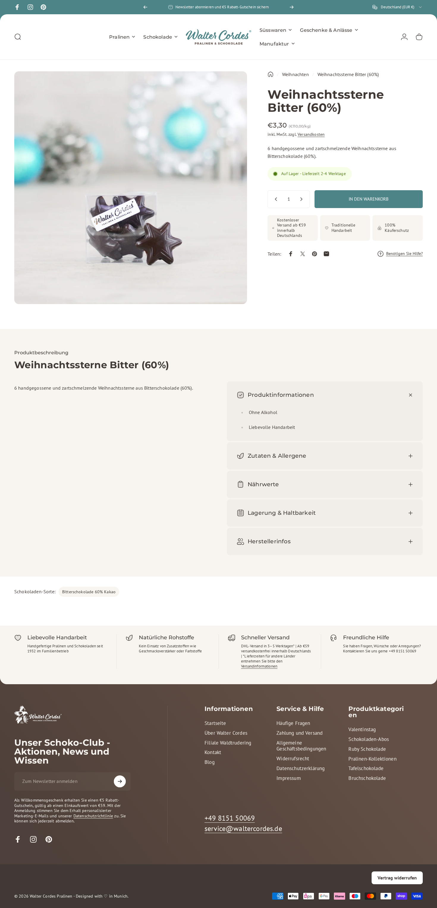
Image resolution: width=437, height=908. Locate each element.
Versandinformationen (259, 666)
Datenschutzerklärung (300, 768)
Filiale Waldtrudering (228, 743)
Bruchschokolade (367, 778)
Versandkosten (311, 134)
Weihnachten (295, 74)
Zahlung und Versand (299, 733)
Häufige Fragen (293, 723)
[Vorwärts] (291, 7)
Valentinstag (362, 729)
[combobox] (397, 7)
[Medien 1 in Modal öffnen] (130, 187)
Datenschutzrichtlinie (93, 816)
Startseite (215, 723)
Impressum (288, 778)
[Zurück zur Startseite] (270, 74)
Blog (210, 762)
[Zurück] (145, 7)
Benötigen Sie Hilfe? (404, 253)
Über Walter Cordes (226, 733)
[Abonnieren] (120, 781)
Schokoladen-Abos (368, 739)
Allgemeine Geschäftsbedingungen (301, 746)
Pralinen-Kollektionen (372, 759)
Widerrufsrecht (292, 759)
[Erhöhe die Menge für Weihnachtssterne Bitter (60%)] (302, 199)
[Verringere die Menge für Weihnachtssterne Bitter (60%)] (275, 199)
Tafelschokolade (365, 768)
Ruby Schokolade (367, 749)
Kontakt (213, 752)
